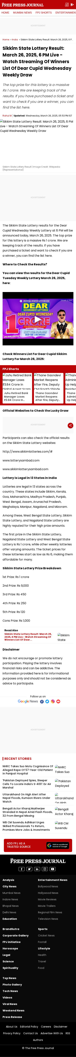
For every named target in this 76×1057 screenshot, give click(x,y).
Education (10, 919)
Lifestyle (44, 948)
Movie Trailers (47, 906)
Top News (9, 978)
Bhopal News (11, 906)
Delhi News (9, 912)
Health (42, 955)
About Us (11, 1026)
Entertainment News (52, 880)
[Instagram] (53, 701)
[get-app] (72, 4)
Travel (42, 961)
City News (9, 886)
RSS (68, 1033)
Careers (46, 1026)
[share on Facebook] (22, 869)
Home (5, 12)
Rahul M (7, 115)
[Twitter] (47, 701)
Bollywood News (48, 886)
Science (8, 961)
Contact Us (30, 1033)
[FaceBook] (42, 701)
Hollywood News (48, 893)
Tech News (10, 991)
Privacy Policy (11, 1033)
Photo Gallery (12, 984)
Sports (42, 929)
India (15, 39)
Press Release (12, 1017)
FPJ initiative (12, 942)
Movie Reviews (47, 899)
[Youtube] (58, 701)
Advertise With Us (52, 1033)
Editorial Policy (29, 1026)
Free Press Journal (23, 4)
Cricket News (46, 935)
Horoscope (10, 948)
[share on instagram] (45, 869)
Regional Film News (50, 912)
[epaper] (67, 4)
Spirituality (10, 968)
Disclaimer (60, 1026)
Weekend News (13, 1010)
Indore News (10, 899)
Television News (48, 919)
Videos (7, 997)
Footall (42, 942)
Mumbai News (22, 12)
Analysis (8, 880)
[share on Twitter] (29, 869)
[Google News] (28, 701)
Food (41, 968)
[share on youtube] (53, 869)
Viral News (10, 1004)
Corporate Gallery (16, 935)
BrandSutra (11, 929)
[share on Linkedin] (37, 869)
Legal (6, 955)
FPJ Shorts (44, 12)
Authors (38, 1040)
